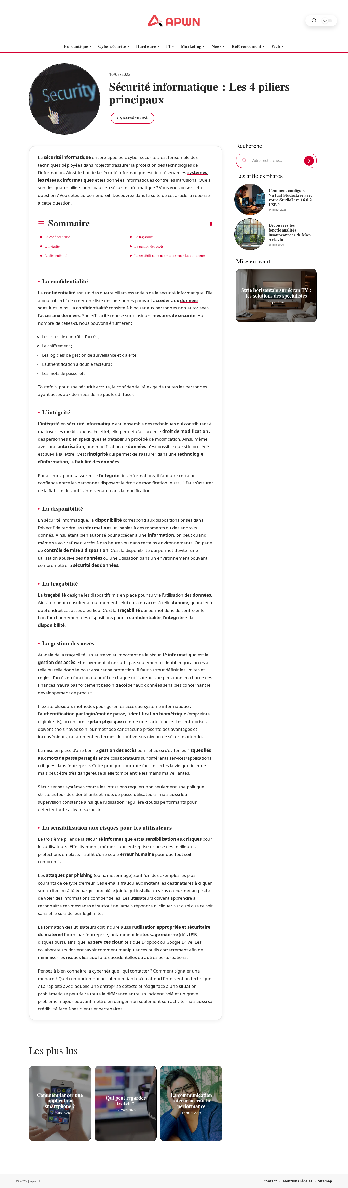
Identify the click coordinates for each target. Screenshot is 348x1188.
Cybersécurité (132, 117)
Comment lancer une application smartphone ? (60, 1098)
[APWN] (174, 20)
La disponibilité (56, 255)
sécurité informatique (67, 157)
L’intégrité (52, 246)
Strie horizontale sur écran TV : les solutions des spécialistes (277, 290)
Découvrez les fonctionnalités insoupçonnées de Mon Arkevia (290, 232)
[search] (314, 21)
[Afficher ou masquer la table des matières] (151, 224)
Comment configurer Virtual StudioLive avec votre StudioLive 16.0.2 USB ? (291, 197)
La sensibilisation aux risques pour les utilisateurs (169, 255)
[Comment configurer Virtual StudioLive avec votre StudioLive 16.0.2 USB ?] (250, 199)
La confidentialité (57, 236)
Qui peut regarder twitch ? (126, 1098)
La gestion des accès (148, 246)
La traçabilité (143, 236)
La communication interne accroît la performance (191, 1098)
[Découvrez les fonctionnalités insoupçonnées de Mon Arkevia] (250, 234)
